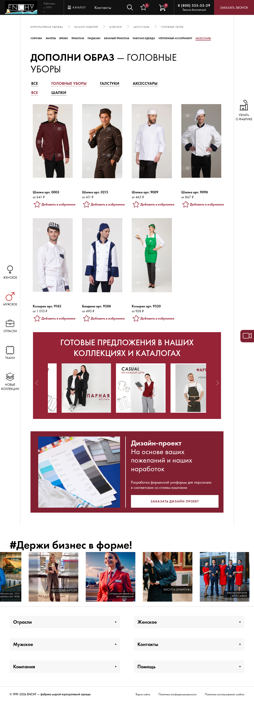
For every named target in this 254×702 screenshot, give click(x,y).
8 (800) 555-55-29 (194, 5)
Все (34, 83)
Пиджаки (94, 38)
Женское (147, 622)
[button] (37, 383)
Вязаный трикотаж (116, 38)
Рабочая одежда (144, 38)
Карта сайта (143, 694)
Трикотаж (77, 38)
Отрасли (22, 622)
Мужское (23, 644)
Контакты (103, 7)
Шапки (58, 92)
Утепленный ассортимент (175, 38)
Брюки (63, 38)
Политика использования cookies (224, 694)
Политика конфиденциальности (177, 694)
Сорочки (36, 38)
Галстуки (109, 83)
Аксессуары (203, 38)
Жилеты (51, 38)
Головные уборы (69, 83)
